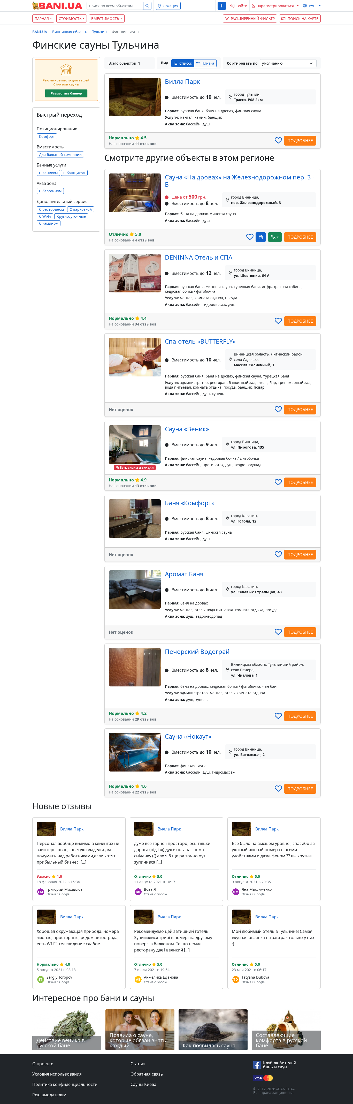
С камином (48, 223)
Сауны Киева (143, 1084)
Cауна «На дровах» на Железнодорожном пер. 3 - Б (239, 181)
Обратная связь (147, 1074)
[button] (222, 6)
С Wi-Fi (45, 216)
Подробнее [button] (300, 140)
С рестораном (51, 209)
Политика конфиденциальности (64, 1084)
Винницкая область (69, 31)
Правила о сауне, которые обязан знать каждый (138, 1040)
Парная (42, 18)
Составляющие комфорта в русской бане (281, 1040)
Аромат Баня (184, 574)
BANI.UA (39, 31)
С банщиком (74, 172)
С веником (48, 172)
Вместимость (105, 18)
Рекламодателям (49, 1095)
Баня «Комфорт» (189, 502)
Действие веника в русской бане (60, 1043)
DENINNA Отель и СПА (198, 257)
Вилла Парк (182, 81)
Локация (170, 5)
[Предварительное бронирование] (261, 237)
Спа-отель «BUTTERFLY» (200, 341)
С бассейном (50, 190)
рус (312, 5)
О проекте (42, 1064)
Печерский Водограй (197, 651)
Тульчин (99, 31)
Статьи (138, 1064)
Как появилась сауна (209, 1045)
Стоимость (70, 18)
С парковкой (81, 209)
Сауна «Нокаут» (188, 736)
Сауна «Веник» (187, 429)
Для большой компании (60, 154)
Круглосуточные (71, 216)
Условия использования (57, 1074)
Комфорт (47, 136)
